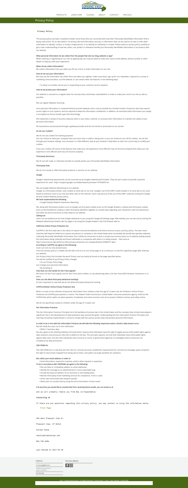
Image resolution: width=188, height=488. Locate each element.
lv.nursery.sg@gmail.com (43, 465)
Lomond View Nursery (71, 480)
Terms (107, 480)
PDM (126, 480)
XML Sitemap (114, 480)
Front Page (45, 408)
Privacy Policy (98, 480)
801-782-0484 (40, 473)
